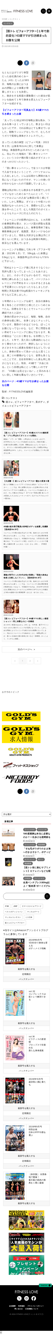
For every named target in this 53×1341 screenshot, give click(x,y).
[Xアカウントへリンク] (19, 1299)
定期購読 (26, 974)
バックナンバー (26, 979)
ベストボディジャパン (14, 912)
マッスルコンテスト (13, 917)
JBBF (15, 906)
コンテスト (12, 398)
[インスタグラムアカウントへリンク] (26, 1299)
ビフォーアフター (24, 402)
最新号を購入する (26, 969)
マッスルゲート (33, 912)
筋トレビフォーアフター (15, 923)
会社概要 (12, 1306)
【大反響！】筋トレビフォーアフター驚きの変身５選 (26, 481)
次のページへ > (26, 649)
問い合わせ (19, 1309)
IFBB (7, 906)
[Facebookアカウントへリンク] (33, 1299)
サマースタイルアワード (32, 906)
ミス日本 (28, 917)
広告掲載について (31, 1309)
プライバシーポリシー (35, 1306)
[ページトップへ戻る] (45, 1286)
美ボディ (40, 402)
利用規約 (21, 1306)
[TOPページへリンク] (17, 11)
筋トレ (9, 402)
